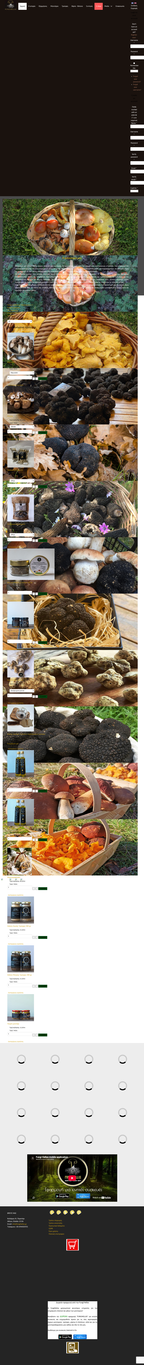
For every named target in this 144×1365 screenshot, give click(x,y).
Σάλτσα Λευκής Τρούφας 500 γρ (19, 926)
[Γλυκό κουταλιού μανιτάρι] (20, 615)
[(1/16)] (25, 1056)
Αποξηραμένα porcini (15, 470)
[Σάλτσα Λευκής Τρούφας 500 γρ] (20, 910)
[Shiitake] (20, 400)
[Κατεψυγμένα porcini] (20, 664)
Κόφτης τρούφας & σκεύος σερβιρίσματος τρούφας (26, 734)
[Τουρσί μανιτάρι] (20, 1008)
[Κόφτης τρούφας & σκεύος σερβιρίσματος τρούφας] (20, 718)
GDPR (51, 1229)
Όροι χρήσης (53, 1231)
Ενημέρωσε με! (13, 744)
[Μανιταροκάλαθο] (19, 861)
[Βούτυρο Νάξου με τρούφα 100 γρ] (31, 564)
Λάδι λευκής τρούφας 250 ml (18, 780)
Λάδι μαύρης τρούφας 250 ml (18, 829)
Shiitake (10, 416)
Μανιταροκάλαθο (13, 877)
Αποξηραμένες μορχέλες (16, 524)
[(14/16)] (59, 1136)
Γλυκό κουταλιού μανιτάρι (16, 631)
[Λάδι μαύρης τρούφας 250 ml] (20, 812)
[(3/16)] (93, 1056)
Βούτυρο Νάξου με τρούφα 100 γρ (20, 583)
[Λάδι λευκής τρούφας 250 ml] (20, 764)
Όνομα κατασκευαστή (15, 313)
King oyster (11, 362)
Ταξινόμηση (11, 316)
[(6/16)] (59, 1083)
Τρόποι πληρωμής (55, 1220)
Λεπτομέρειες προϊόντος (15, 385)
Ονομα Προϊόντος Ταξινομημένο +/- (20, 305)
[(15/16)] (93, 1136)
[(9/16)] (25, 1109)
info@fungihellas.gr (19, 1224)
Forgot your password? (137, 79)
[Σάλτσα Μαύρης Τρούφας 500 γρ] (20, 959)
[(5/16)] (25, 1083)
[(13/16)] (25, 1136)
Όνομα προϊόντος (13, 308)
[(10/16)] (59, 1109)
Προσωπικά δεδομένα (57, 1226)
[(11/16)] (93, 1109)
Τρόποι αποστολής (55, 1223)
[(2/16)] (59, 1056)
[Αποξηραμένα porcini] (20, 454)
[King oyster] (20, 346)
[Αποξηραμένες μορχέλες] (20, 508)
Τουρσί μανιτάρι (13, 1024)
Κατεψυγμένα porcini (15, 680)
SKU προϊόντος (12, 310)
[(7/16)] (93, 1083)
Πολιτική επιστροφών (56, 1234)
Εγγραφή (134, 191)
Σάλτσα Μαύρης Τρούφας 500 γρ (19, 975)
